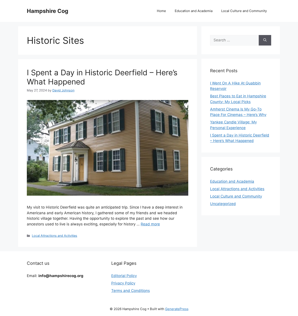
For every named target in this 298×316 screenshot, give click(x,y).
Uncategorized (223, 204)
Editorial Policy (124, 276)
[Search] (265, 40)
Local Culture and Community (244, 11)
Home (161, 11)
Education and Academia (193, 11)
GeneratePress (176, 309)
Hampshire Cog (47, 11)
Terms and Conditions (130, 290)
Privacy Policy (123, 283)
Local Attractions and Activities (54, 235)
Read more (150, 224)
